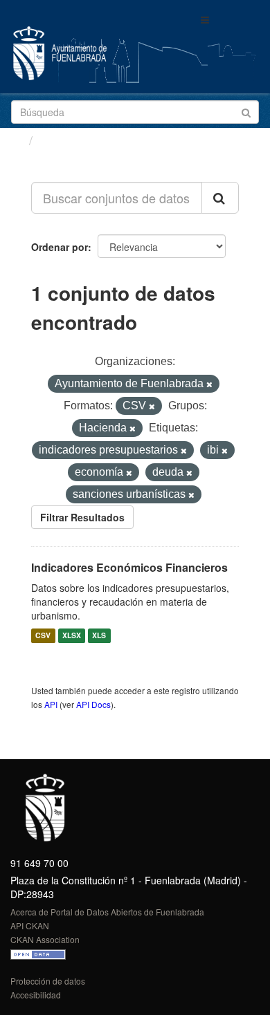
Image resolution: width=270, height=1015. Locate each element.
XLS (99, 636)
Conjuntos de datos (97, 140)
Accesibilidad (35, 994)
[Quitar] (209, 384)
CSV (43, 636)
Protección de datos (47, 981)
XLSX (71, 636)
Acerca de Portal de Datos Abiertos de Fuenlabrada (107, 912)
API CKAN (29, 925)
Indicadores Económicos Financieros (129, 567)
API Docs (93, 704)
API (50, 704)
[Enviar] (246, 111)
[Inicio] (16, 140)
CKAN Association (45, 939)
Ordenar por (59, 247)
